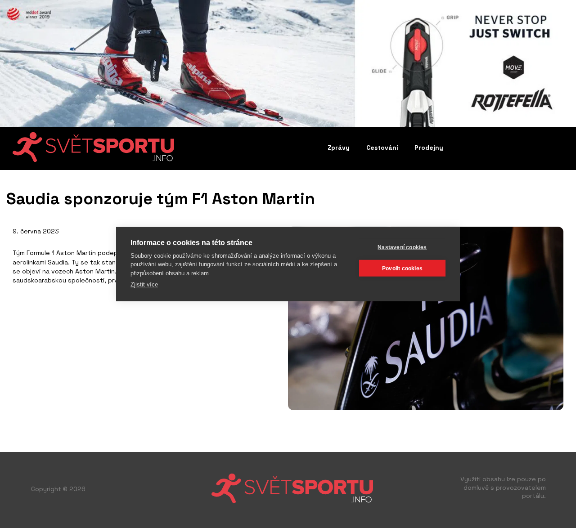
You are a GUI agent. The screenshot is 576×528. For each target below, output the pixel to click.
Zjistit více (144, 284)
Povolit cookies (402, 268)
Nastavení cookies (402, 247)
